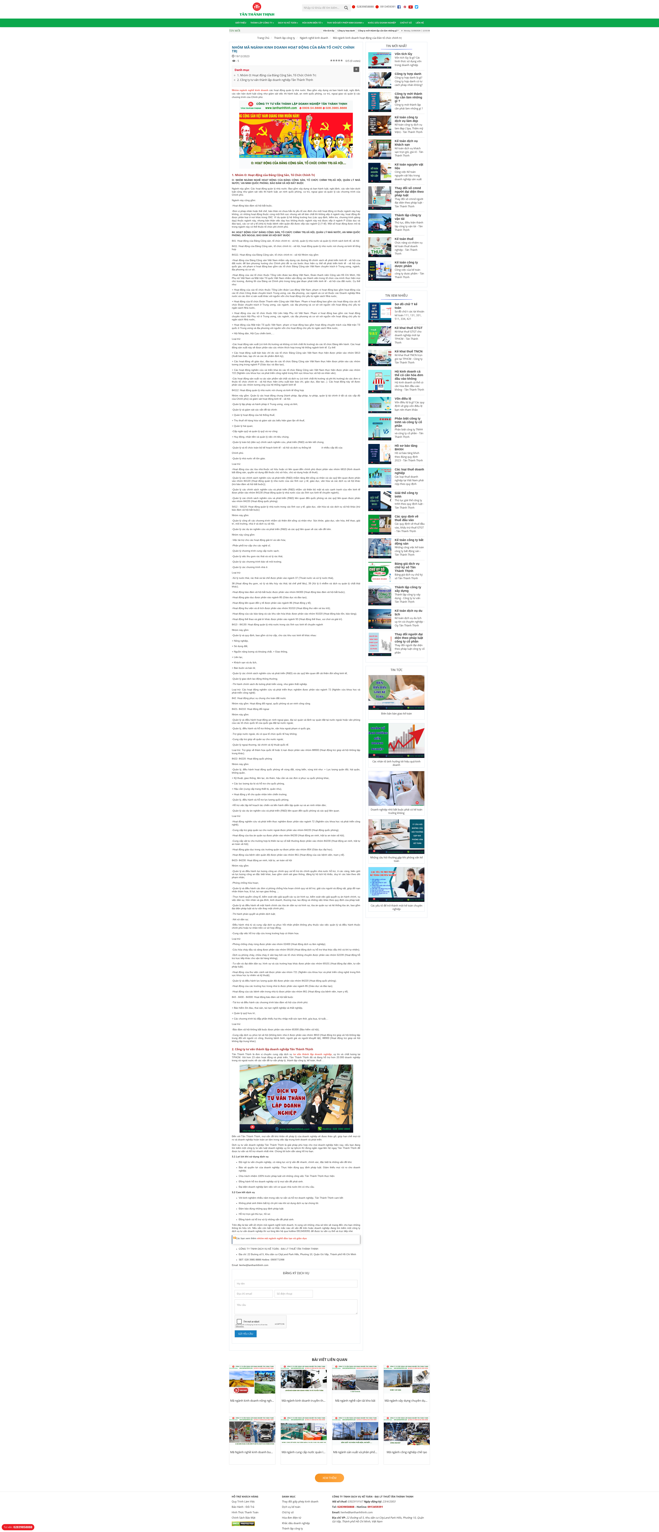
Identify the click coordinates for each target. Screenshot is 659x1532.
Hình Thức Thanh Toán (245, 1512)
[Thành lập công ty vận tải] (379, 223)
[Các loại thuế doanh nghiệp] (379, 478)
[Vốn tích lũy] (379, 60)
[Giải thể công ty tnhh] (379, 501)
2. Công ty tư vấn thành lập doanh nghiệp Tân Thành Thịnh (275, 80)
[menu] (356, 69)
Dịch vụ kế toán (287, 23)
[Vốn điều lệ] (379, 405)
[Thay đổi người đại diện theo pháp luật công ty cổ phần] (379, 644)
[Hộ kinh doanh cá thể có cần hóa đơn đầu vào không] (379, 381)
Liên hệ (420, 23)
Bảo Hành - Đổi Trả (243, 1506)
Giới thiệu (240, 23)
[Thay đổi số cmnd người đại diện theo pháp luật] (379, 198)
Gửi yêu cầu (245, 1333)
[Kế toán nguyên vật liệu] (379, 173)
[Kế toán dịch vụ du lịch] (379, 619)
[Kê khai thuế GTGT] (379, 336)
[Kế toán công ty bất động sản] (379, 548)
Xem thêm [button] (329, 1478)
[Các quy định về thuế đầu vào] (379, 525)
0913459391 (388, 6)
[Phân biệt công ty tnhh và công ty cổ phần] (379, 428)
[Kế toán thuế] (379, 247)
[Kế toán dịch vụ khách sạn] (379, 149)
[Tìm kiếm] (346, 8)
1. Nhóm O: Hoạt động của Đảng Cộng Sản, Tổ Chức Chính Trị (276, 75)
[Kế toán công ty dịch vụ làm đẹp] (379, 126)
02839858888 (365, 6)
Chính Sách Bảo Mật (243, 1517)
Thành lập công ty (261, 23)
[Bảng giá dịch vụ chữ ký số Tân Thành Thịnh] (379, 572)
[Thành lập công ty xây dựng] (379, 595)
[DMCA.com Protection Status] (243, 1523)
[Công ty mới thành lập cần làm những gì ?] (379, 102)
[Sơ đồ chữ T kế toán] (379, 312)
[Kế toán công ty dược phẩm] (379, 271)
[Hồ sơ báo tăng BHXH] (379, 454)
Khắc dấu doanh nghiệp (382, 23)
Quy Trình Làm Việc (243, 1501)
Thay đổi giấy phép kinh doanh (344, 23)
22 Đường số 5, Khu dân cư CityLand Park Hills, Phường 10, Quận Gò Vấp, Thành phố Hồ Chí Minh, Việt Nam (378, 1519)
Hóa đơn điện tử (311, 23)
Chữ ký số (406, 23)
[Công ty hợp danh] (379, 80)
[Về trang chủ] (257, 9)
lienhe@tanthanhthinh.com (253, 1265)
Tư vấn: (18, 1527)
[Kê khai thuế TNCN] (379, 358)
